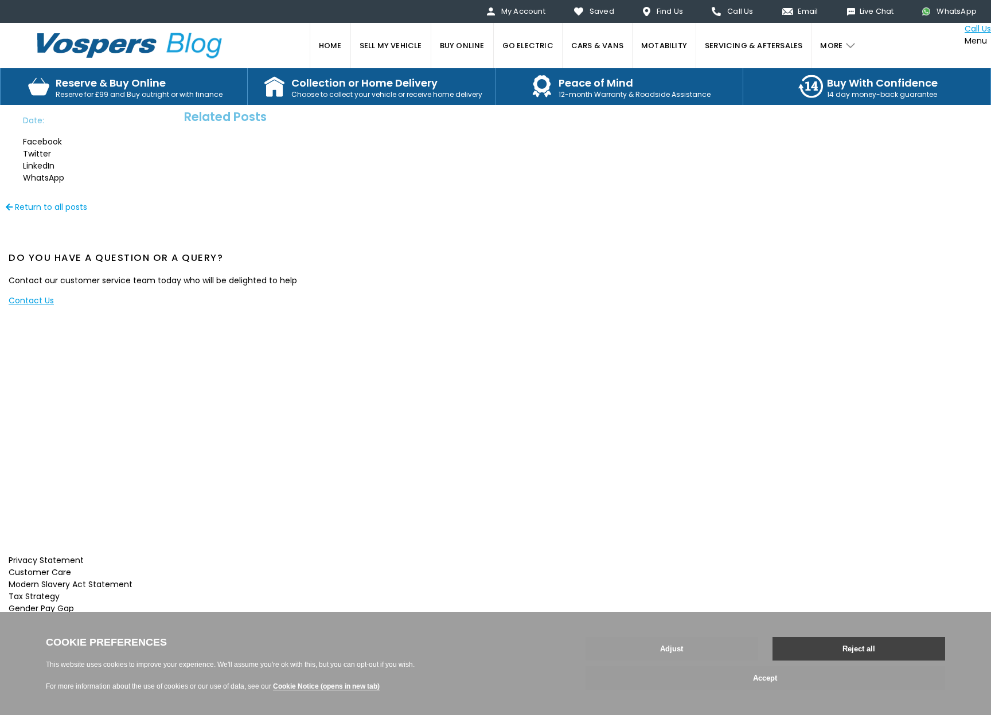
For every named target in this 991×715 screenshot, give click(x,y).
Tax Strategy (34, 596)
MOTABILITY (664, 45)
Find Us (670, 11)
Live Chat (877, 11)
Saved (602, 11)
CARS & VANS (597, 45)
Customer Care (40, 572)
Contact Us (31, 300)
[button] (54, 142)
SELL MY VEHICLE (391, 45)
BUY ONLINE (462, 45)
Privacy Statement (46, 560)
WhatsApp (957, 11)
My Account (523, 11)
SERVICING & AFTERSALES (753, 45)
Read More (234, 540)
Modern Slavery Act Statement (70, 584)
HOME (330, 45)
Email (808, 11)
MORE (831, 45)
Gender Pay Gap (41, 608)
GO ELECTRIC (527, 45)
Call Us (740, 11)
